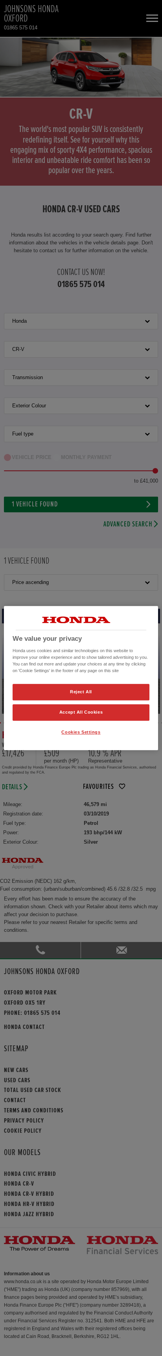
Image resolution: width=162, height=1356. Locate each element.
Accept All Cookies (81, 712)
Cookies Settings (80, 732)
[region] (81, 678)
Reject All (81, 691)
